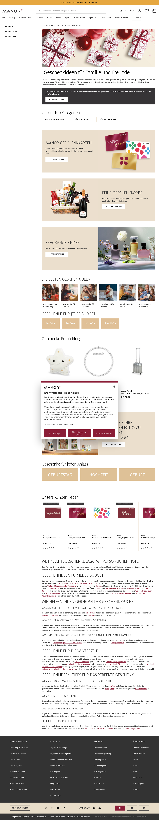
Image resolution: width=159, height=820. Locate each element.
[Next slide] (146, 375)
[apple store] (93, 808)
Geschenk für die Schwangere (78, 664)
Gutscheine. (90, 613)
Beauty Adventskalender (120, 593)
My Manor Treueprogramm (61, 754)
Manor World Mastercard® (61, 760)
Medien (136, 790)
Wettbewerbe (99, 790)
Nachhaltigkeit (138, 784)
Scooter (99, 586)
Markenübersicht (83, 817)
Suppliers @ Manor (17, 772)
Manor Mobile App (57, 766)
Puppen (97, 588)
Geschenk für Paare (117, 664)
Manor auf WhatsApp (18, 790)
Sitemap (26, 817)
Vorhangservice (100, 760)
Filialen (135, 760)
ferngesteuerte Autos (114, 588)
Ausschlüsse (99, 784)
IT (144, 808)
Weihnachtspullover (143, 591)
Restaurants (137, 778)
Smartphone (62, 583)
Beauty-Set (109, 689)
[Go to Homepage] (12, 10)
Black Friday (55, 790)
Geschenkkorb (141, 689)
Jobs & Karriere (139, 754)
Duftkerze (89, 729)
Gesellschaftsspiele (50, 615)
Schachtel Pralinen (105, 729)
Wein (113, 686)
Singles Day (54, 784)
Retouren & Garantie (18, 754)
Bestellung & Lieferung (19, 748)
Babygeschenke (117, 643)
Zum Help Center (20, 808)
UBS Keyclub (55, 772)
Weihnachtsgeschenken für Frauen (67, 643)
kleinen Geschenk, (82, 662)
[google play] (99, 808)
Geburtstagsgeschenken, (116, 662)
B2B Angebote (100, 772)
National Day (55, 796)
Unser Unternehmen (141, 748)
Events (135, 766)
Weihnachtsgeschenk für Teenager (61, 586)
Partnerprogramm (17, 778)
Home (46, 26)
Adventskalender (53, 593)
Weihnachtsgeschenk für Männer (83, 583)
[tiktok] (63, 808)
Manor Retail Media (17, 784)
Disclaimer (71, 817)
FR (132, 808)
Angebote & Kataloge (58, 748)
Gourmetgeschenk (133, 729)
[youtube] (57, 808)
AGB (33, 817)
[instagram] (45, 808)
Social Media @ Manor (59, 778)
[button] (4, 17)
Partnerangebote (100, 766)
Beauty (91, 615)
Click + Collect (15, 760)
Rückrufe (97, 778)
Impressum (16, 817)
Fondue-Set (54, 588)
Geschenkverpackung (102, 754)
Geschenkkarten (100, 748)
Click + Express (16, 766)
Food (135, 772)
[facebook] (51, 808)
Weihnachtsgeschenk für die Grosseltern (59, 669)
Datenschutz (41, 817)
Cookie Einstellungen (56, 817)
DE (120, 10)
